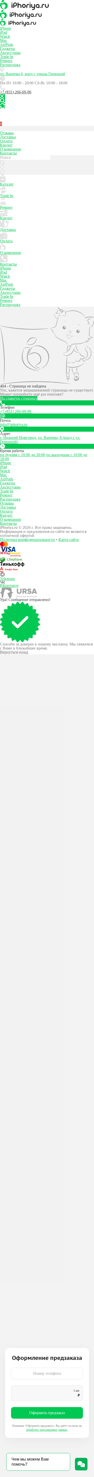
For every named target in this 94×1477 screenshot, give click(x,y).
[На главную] (47, 5)
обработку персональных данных (46, 1430)
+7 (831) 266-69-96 (15, 92)
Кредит (6, 145)
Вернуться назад (14, 652)
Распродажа (10, 65)
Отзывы (7, 133)
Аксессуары (10, 52)
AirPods (6, 44)
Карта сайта (68, 539)
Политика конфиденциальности (27, 539)
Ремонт (6, 61)
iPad (3, 32)
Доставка (8, 137)
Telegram (7, 579)
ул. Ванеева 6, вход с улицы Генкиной (32, 74)
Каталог (7, 184)
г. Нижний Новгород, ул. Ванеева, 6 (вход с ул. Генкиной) (40, 439)
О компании (10, 149)
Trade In (6, 57)
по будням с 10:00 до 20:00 (22, 455)
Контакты (8, 153)
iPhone (5, 28)
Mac (3, 40)
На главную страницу (18, 398)
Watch (5, 36)
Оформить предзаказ (47, 1413)
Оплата (6, 141)
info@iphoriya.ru (13, 424)
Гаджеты (7, 48)
